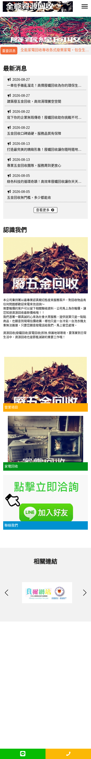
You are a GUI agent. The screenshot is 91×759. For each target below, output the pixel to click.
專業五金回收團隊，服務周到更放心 (34, 165)
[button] (86, 31)
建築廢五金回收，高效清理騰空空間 (34, 101)
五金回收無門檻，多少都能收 (29, 197)
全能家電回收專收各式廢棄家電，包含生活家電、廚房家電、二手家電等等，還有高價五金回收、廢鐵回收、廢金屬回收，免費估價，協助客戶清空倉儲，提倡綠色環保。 (55, 51)
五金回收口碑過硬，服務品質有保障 (34, 133)
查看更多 (43, 210)
